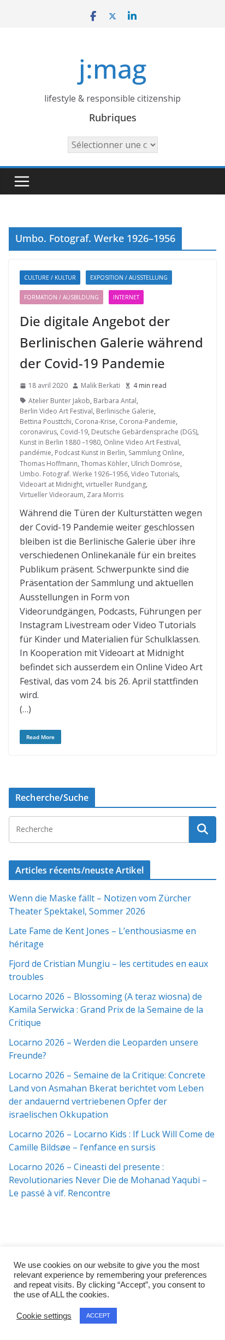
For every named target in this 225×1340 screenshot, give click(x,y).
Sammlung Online (155, 452)
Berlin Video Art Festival (56, 411)
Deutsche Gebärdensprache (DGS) (144, 431)
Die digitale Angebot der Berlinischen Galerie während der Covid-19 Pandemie (111, 342)
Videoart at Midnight (51, 484)
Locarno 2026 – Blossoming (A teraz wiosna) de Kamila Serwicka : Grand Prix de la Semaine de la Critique (106, 1009)
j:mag (112, 68)
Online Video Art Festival (141, 442)
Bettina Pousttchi (46, 421)
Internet (126, 297)
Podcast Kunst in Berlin (90, 452)
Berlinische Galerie (125, 411)
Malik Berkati (100, 385)
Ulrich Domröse (155, 463)
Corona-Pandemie (147, 421)
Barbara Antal (115, 400)
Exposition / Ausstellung (129, 277)
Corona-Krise (95, 421)
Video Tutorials (154, 474)
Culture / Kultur (50, 277)
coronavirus (38, 431)
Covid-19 (74, 431)
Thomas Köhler (104, 463)
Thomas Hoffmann (49, 463)
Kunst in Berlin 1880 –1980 (60, 442)
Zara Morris (105, 494)
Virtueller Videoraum (52, 494)
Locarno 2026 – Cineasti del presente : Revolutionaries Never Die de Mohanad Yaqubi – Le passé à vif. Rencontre (108, 1180)
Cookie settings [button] (44, 1316)
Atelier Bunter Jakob (59, 400)
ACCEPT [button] (98, 1315)
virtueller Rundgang (116, 484)
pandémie (35, 452)
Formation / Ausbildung (61, 297)
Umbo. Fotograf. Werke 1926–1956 (74, 474)
